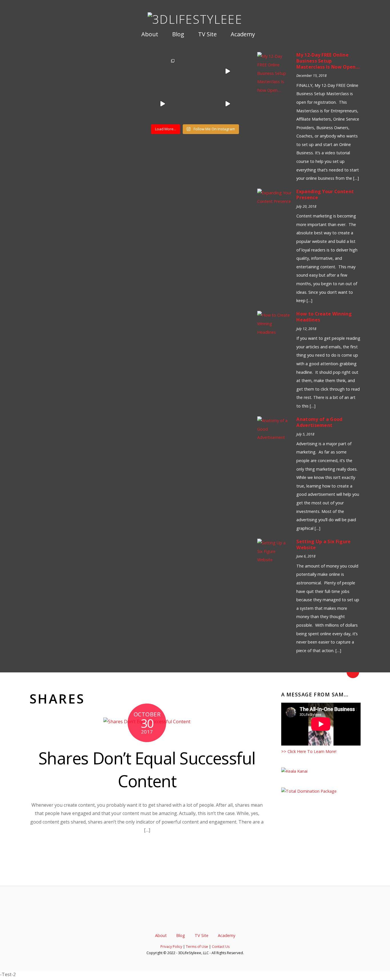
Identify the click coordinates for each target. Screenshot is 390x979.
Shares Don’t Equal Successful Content (147, 769)
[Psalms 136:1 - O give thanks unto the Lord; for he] (227, 103)
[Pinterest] (205, 918)
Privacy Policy (171, 946)
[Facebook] (186, 918)
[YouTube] (195, 918)
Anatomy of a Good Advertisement (319, 422)
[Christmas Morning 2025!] (227, 71)
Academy (242, 34)
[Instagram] (214, 918)
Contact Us (221, 946)
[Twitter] (176, 918)
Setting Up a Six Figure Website (323, 544)
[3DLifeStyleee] (195, 19)
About (149, 34)
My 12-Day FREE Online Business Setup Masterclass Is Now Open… (328, 61)
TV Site (207, 34)
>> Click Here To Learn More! (308, 751)
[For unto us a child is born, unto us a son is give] (195, 103)
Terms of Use (197, 946)
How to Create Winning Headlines (324, 317)
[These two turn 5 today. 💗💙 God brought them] (162, 71)
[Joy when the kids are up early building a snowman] (195, 71)
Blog (177, 34)
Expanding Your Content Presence (325, 194)
